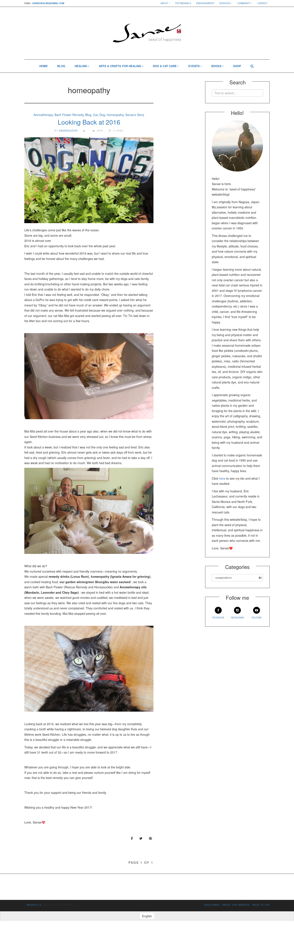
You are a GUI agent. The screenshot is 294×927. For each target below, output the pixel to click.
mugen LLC (34, 904)
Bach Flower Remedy (69, 115)
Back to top (261, 904)
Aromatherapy (43, 115)
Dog (102, 115)
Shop (237, 66)
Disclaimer (212, 904)
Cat (95, 115)
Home (43, 66)
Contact (262, 3)
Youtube (256, 617)
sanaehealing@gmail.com (48, 3)
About (164, 3)
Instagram (237, 617)
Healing (81, 66)
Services (225, 3)
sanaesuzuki (68, 130)
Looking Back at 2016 (89, 122)
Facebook (218, 617)
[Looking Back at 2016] (88, 180)
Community (244, 3)
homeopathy (115, 115)
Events (194, 66)
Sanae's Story (134, 115)
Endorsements (205, 3)
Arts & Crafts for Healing (120, 66)
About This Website (236, 904)
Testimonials (183, 3)
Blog (61, 66)
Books (216, 66)
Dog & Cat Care (165, 66)
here (222, 478)
